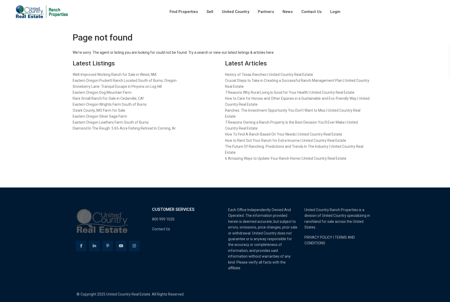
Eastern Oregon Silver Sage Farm (100, 116)
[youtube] (121, 246)
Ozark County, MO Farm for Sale (99, 110)
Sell (210, 11)
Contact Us (311, 11)
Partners (266, 11)
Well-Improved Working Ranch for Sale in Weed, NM (114, 74)
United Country (235, 11)
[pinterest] (107, 246)
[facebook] (81, 246)
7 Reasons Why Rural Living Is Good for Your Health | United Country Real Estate (289, 92)
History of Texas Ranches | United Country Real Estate (269, 74)
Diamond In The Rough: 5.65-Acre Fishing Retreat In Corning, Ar (124, 128)
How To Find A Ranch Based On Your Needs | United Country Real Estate (283, 134)
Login (335, 11)
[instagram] (134, 246)
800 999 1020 (163, 219)
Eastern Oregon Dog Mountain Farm (102, 92)
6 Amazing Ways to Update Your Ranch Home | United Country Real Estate (285, 158)
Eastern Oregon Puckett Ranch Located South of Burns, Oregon (125, 80)
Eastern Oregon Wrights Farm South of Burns (110, 104)
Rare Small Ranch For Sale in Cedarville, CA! (108, 98)
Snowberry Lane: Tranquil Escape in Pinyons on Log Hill (117, 86)
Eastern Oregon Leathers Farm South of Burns (111, 122)
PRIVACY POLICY (318, 237)
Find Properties (184, 11)
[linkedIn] (94, 246)
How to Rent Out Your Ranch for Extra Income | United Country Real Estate (285, 140)
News (288, 11)
